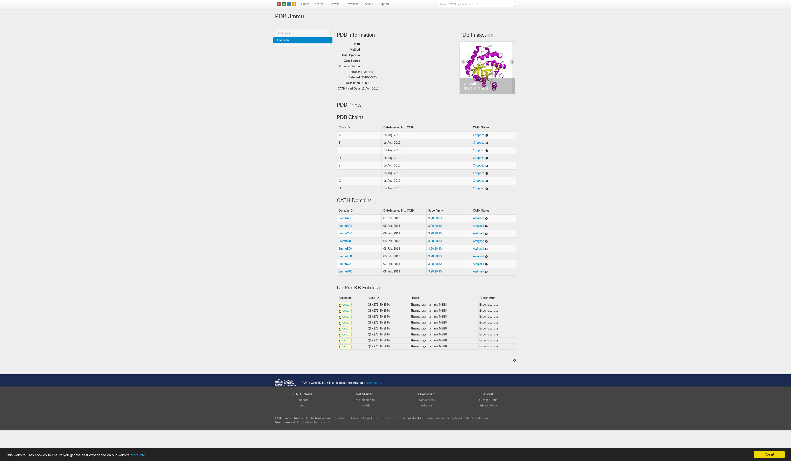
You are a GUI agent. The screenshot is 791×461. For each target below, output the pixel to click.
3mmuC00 (345, 233)
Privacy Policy (488, 405)
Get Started (364, 394)
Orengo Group (488, 400)
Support (384, 4)
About (369, 4)
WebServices (426, 400)
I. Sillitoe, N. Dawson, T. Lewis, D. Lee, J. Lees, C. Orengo (368, 418)
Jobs (303, 405)
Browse (334, 4)
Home (305, 4)
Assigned (479, 218)
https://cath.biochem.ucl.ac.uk (313, 422)
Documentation (365, 400)
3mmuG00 (345, 264)
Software (426, 405)
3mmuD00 (345, 241)
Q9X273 (346, 305)
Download (352, 4)
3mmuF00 (345, 256)
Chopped (479, 135)
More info (138, 454)
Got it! (769, 454)
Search (319, 4)
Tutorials (364, 405)
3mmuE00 (345, 248)
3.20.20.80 (435, 218)
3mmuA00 (345, 218)
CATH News (302, 394)
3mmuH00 (345, 271)
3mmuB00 (345, 226)
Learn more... (374, 383)
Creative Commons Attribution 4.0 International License (456, 418)
